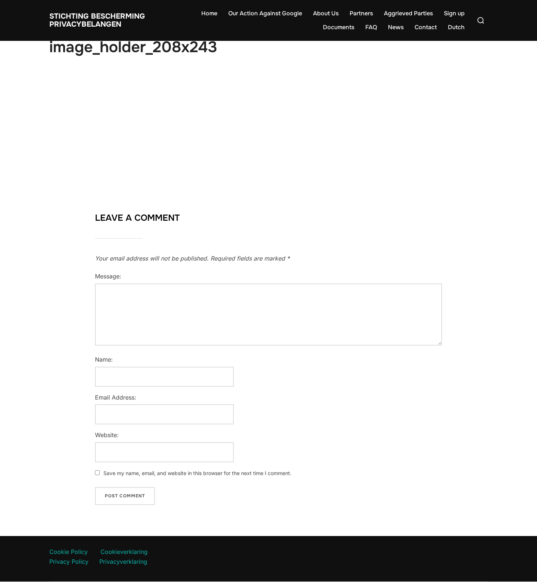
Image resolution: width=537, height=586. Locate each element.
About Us (326, 13)
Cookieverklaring (124, 551)
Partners (361, 13)
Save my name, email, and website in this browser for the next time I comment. (197, 473)
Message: (108, 276)
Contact (426, 27)
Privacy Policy (68, 561)
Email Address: (115, 397)
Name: (104, 359)
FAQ (371, 27)
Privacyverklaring (123, 561)
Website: (107, 435)
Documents (338, 27)
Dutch (456, 27)
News (396, 27)
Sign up (454, 13)
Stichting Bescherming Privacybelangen (97, 20)
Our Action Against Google (265, 13)
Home (209, 13)
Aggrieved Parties (408, 13)
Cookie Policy (68, 551)
